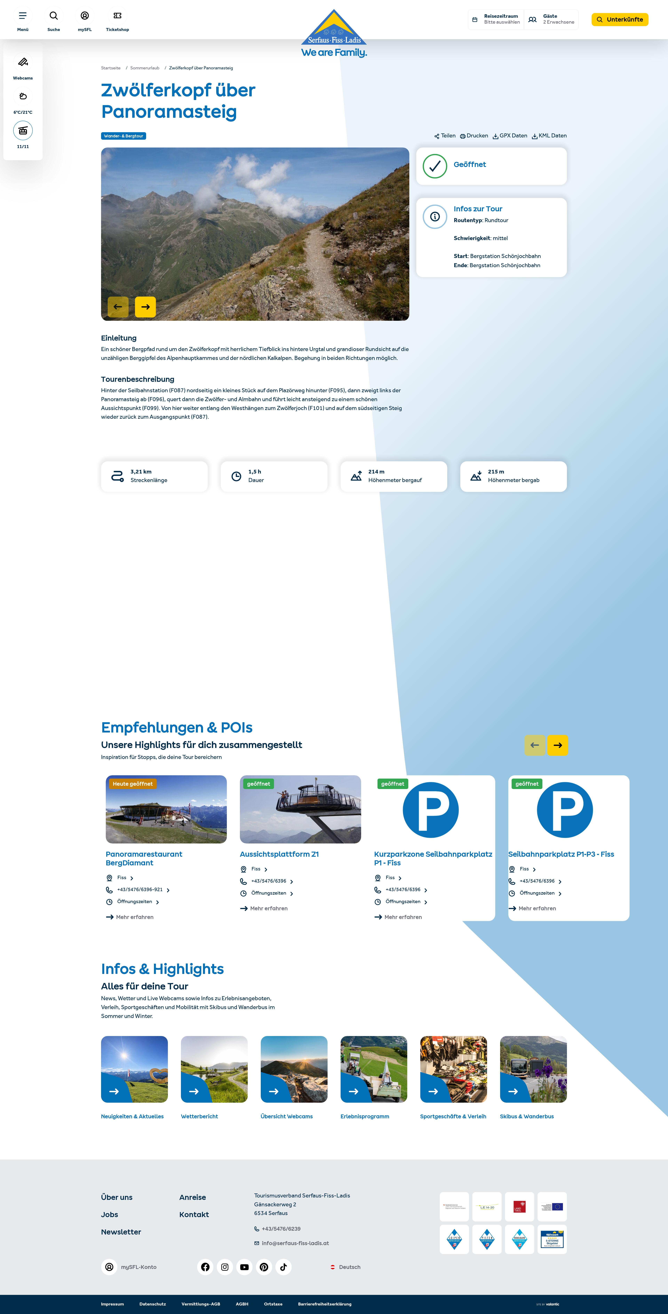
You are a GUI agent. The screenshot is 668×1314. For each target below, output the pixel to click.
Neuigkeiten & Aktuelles (132, 1116)
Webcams (23, 78)
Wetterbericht (199, 1116)
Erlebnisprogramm (365, 1116)
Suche (53, 29)
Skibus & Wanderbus (527, 1116)
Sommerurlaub (144, 68)
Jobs (109, 1214)
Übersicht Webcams (287, 1116)
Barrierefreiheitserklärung (325, 1304)
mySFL (85, 29)
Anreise (192, 1197)
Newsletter (121, 1232)
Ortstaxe (273, 1304)
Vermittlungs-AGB (201, 1304)
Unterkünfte (624, 19)
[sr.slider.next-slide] (145, 307)
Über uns (117, 1197)
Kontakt (194, 1214)
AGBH (242, 1304)
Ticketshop (117, 29)
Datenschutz (153, 1304)
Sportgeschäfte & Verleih (453, 1116)
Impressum (112, 1304)
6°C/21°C (23, 112)
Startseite (111, 68)
